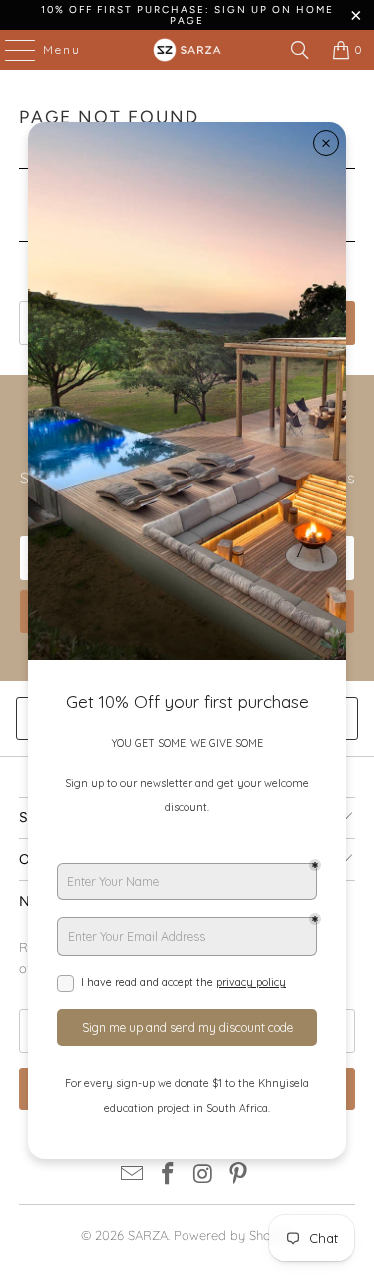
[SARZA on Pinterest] (239, 1175)
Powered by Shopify (233, 1235)
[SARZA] (187, 50)
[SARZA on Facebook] (169, 1175)
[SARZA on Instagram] (204, 1175)
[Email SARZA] (133, 1175)
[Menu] (10, 50)
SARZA (148, 1235)
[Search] (300, 50)
